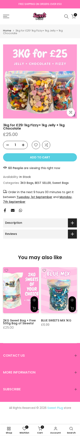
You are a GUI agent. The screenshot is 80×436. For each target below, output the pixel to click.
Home (7, 30)
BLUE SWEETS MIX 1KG (56, 320)
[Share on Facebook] (5, 210)
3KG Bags (26, 183)
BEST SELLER (43, 183)
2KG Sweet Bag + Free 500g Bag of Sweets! (19, 321)
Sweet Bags (60, 183)
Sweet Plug (55, 408)
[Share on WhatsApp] (20, 210)
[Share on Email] (13, 210)
